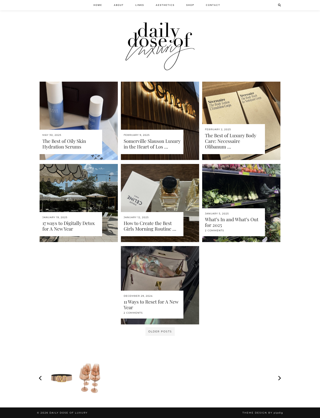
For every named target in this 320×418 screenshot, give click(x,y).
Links (139, 5)
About (119, 5)
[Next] (279, 378)
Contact (213, 5)
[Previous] (41, 378)
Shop (190, 5)
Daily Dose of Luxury (68, 412)
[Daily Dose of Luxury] (160, 36)
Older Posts (160, 331)
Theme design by (262, 412)
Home (97, 5)
